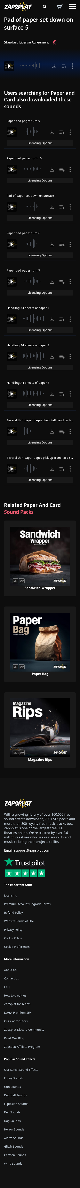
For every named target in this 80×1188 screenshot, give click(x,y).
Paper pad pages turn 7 (23, 270)
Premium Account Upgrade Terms (27, 904)
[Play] (9, 66)
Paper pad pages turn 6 (23, 233)
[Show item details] (73, 66)
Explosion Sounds (16, 1103)
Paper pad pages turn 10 (24, 158)
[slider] (32, 65)
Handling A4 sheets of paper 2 (28, 345)
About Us (10, 970)
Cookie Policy (13, 938)
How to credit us (15, 995)
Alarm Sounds (13, 1138)
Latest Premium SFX (17, 1012)
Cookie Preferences (17, 947)
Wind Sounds (13, 1163)
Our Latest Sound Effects (21, 1069)
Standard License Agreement (26, 42)
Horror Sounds (14, 1129)
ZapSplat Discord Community (24, 1029)
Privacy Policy (13, 929)
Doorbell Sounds (15, 1095)
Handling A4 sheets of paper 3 (28, 383)
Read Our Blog (14, 1038)
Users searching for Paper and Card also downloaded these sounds (39, 100)
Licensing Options (40, 143)
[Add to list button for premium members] (64, 66)
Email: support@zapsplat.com (27, 850)
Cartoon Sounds (15, 1155)
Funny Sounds (14, 1078)
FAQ (7, 987)
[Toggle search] (44, 6)
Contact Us (11, 978)
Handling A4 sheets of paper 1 (28, 308)
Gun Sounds (12, 1086)
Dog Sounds (12, 1121)
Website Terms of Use (19, 921)
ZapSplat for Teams (17, 1004)
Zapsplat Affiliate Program (22, 1046)
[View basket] (59, 6)
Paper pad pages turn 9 (23, 121)
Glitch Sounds (13, 1146)
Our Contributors (16, 1021)
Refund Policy (13, 912)
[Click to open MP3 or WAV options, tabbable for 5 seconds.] (54, 66)
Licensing (10, 895)
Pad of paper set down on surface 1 (32, 196)
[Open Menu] (72, 6)
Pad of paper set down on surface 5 (38, 24)
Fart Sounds (12, 1112)
